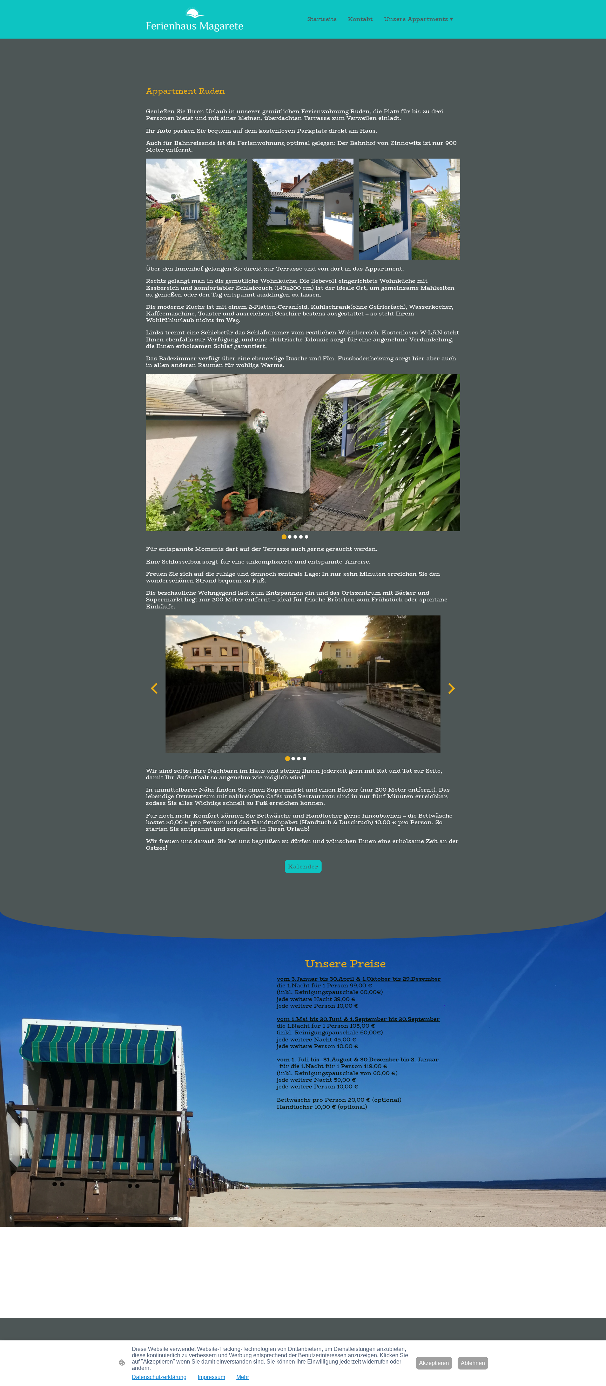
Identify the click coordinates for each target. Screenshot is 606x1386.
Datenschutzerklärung (159, 1377)
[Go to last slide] (155, 688)
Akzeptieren (434, 1363)
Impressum (211, 1377)
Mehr (242, 1377)
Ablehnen (473, 1363)
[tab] (284, 536)
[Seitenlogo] (194, 19)
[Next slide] (451, 688)
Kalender (303, 866)
